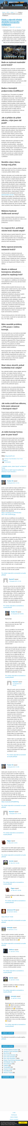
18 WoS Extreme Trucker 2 (11, 1049)
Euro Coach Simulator (10, 1055)
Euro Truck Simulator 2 (10, 1058)
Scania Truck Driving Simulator (12, 1060)
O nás (14, 1112)
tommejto (9, 927)
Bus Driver (6, 1053)
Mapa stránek (14, 1117)
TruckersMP (7, 1067)
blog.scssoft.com (10, 456)
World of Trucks (8, 1072)
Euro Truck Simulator (9, 1056)
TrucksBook (7, 1071)
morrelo (19, 27)
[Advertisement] (14, 1094)
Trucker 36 (10, 481)
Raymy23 (11, 579)
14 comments (7, 462)
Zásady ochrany (14, 1119)
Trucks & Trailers (8, 1069)
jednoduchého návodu (7, 195)
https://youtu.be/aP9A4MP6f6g (10, 802)
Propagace (14, 1115)
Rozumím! (23, 1122)
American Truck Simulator (10, 458)
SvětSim (6, 1065)
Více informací (17, 1124)
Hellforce (11, 949)
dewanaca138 (11, 910)
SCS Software (7, 1064)
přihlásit (3, 1039)
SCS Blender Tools (9, 1062)
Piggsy (9, 841)
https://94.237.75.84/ (7, 917)
